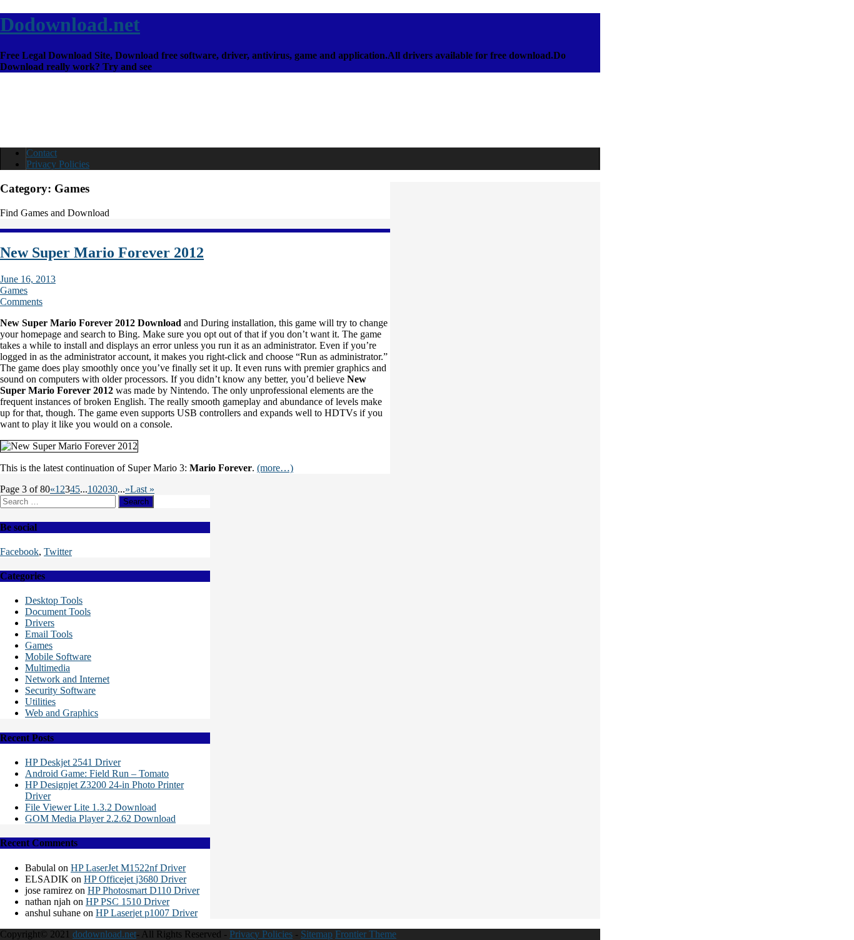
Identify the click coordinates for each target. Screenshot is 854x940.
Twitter (58, 551)
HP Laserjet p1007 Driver (147, 913)
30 (113, 489)
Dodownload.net (70, 24)
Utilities (40, 701)
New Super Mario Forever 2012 (102, 252)
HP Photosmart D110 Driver (143, 890)
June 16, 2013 (28, 279)
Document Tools (58, 611)
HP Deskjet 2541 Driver (73, 762)
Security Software (60, 690)
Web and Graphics (61, 713)
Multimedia (47, 667)
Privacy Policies (57, 164)
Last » (142, 489)
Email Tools (49, 634)
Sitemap (317, 934)
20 (103, 489)
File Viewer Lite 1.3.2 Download (90, 807)
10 (93, 489)
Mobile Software (58, 656)
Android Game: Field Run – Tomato (97, 773)
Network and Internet (67, 679)
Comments (21, 301)
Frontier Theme (365, 934)
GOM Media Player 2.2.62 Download (100, 818)
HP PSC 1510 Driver (127, 901)
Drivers (39, 623)
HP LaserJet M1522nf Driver (128, 867)
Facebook (19, 551)
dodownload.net (104, 934)
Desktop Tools (54, 600)
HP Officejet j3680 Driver (135, 879)
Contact (41, 153)
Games (14, 290)
